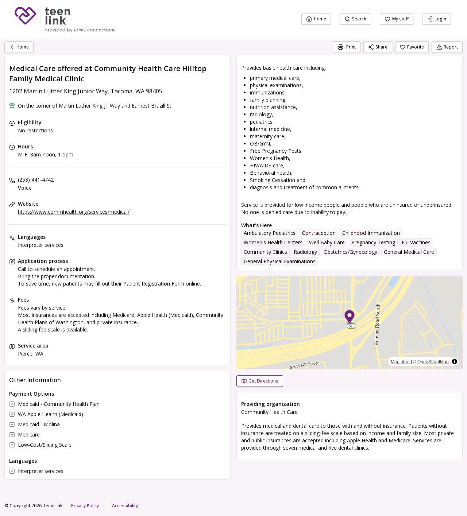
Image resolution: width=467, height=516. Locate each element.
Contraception (319, 232)
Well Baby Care (327, 242)
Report (451, 47)
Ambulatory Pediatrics (270, 232)
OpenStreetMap (433, 361)
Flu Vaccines (416, 242)
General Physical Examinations (280, 261)
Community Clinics (265, 251)
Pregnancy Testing (373, 242)
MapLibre (400, 361)
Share (381, 47)
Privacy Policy (85, 506)
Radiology (305, 251)
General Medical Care (409, 251)
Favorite (415, 47)
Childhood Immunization (371, 232)
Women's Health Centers (273, 242)
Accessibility (125, 506)
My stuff (400, 19)
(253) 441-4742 (36, 179)
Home (320, 19)
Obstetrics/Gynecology (350, 251)
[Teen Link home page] (64, 19)
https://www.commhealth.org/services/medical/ (74, 211)
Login (440, 19)
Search (359, 19)
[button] (350, 317)
